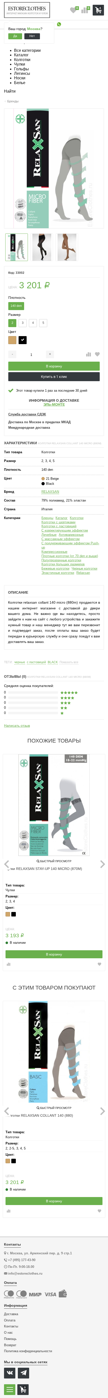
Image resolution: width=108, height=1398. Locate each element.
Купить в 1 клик (54, 377)
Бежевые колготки (55, 568)
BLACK (53, 662)
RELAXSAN (50, 492)
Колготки (76, 518)
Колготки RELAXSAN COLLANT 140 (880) (39, 1115)
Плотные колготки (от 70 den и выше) (69, 556)
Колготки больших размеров (63, 564)
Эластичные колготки (57, 573)
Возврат (10, 1345)
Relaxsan (83, 573)
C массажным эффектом (60, 539)
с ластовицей (36, 662)
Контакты (11, 1326)
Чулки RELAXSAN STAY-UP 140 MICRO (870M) (44, 869)
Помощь (10, 1339)
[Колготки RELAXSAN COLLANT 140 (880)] (54, 1052)
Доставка (11, 1314)
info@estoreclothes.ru (25, 1273)
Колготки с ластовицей (58, 526)
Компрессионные (54, 552)
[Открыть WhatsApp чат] (59, 24)
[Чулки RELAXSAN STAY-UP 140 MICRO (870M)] (54, 805)
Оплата (9, 1320)
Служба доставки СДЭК (27, 414)
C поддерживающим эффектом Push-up (70, 545)
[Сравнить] (88, 354)
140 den (16, 306)
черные (19, 662)
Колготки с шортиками (58, 522)
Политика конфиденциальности (28, 1351)
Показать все (69, 662)
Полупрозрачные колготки (61, 560)
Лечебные (49, 535)
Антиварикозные (71, 535)
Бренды (47, 518)
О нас (8, 1332)
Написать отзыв (17, 726)
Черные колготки (84, 568)
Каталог (62, 518)
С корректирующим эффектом (64, 530)
